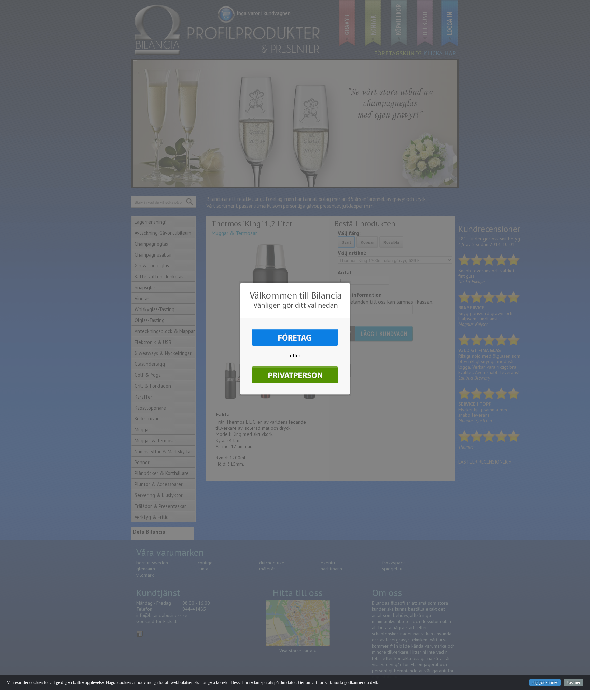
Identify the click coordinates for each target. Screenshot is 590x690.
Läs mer (573, 682)
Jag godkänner (545, 682)
